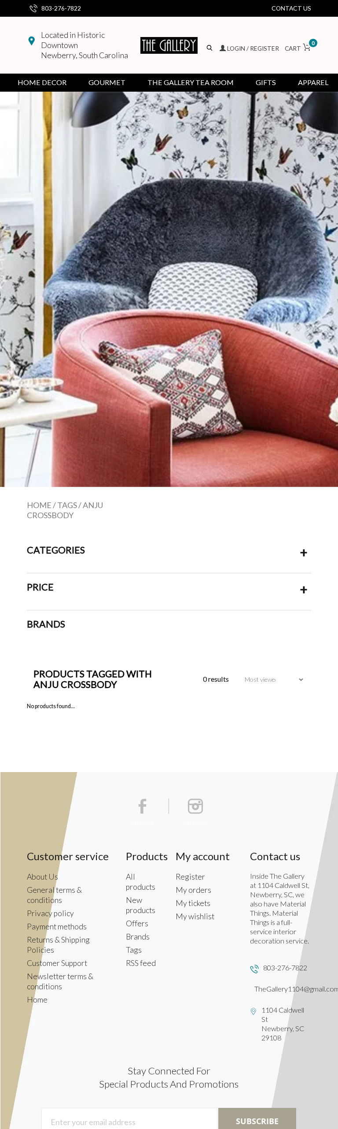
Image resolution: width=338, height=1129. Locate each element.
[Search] (210, 48)
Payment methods (57, 926)
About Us (42, 876)
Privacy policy (50, 913)
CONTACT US (291, 8)
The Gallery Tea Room (190, 82)
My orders (193, 890)
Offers (137, 923)
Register (190, 876)
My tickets (193, 903)
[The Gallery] (168, 45)
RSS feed (141, 963)
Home (39, 505)
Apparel (313, 82)
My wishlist (195, 916)
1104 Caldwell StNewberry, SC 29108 (282, 1024)
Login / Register (253, 48)
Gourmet (106, 82)
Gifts (266, 82)
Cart (298, 48)
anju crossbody (65, 510)
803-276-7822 (61, 8)
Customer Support (57, 963)
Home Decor (42, 82)
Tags (67, 505)
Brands (138, 936)
